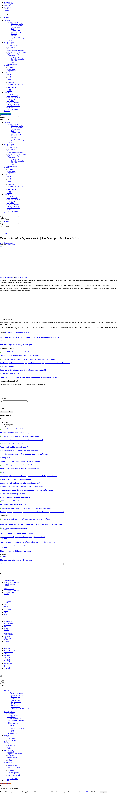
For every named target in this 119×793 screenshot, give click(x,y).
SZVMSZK (7, 601)
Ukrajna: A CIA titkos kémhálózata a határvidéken (19, 356)
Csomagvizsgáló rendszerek (15, 50)
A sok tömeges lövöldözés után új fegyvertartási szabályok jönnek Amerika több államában (35, 363)
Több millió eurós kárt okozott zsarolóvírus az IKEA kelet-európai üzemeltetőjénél (31, 524)
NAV (12, 29)
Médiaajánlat (7, 7)
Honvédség (7, 648)
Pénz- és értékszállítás (13, 106)
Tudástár (6, 10)
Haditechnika (11, 67)
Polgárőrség (10, 82)
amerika (7, 332)
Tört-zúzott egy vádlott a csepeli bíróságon (16, 560)
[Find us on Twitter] (0, 15)
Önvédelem (10, 107)
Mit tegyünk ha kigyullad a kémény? (14, 447)
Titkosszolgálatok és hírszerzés (20, 39)
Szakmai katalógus (9, 584)
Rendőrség (14, 34)
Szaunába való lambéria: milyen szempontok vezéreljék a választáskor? (27, 490)
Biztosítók (10, 94)
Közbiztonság (8, 92)
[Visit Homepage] (5, 17)
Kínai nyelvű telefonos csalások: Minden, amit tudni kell (21, 440)
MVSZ (6, 602)
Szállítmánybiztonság (13, 104)
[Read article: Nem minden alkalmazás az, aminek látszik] (59, 528)
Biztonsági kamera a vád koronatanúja (15, 433)
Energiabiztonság (12, 96)
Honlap (2, 408)
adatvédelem (86, 792)
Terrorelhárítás (15, 37)
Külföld (6, 72)
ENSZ (9, 74)
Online (13, 62)
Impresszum (7, 5)
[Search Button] (18, 116)
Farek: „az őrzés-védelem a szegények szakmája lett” (20, 483)
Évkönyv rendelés (9, 580)
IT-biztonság (11, 55)
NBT (5, 604)
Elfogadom (104, 792)
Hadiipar (6, 65)
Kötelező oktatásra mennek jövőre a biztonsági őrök (20, 468)
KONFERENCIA (5, 114)
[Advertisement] (59, 305)
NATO (9, 77)
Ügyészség (14, 35)
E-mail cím (3, 405)
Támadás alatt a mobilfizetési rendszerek (15, 551)
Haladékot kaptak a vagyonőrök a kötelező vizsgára (20, 461)
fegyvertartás (13, 332)
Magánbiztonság (8, 81)
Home (2, 234)
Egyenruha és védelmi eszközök (16, 52)
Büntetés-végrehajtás (17, 24)
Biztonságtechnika (9, 42)
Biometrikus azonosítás (14, 49)
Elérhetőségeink (8, 4)
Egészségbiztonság (13, 54)
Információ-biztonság (17, 59)
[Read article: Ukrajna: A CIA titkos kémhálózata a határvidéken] (59, 352)
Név (1, 401)
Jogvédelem (10, 101)
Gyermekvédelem (12, 99)
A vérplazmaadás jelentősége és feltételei (15, 497)
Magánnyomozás (12, 87)
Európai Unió (11, 76)
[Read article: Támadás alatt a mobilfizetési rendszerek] (59, 546)
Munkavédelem (12, 64)
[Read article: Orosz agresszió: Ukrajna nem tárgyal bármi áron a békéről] (59, 366)
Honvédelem (11, 69)
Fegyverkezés (11, 71)
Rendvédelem (8, 20)
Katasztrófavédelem (17, 25)
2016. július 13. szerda (6, 243)
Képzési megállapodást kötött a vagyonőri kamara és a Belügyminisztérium (28, 476)
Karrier (9, 40)
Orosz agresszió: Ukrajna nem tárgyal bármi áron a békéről (23, 370)
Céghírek (10, 89)
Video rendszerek (12, 45)
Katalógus (7, 111)
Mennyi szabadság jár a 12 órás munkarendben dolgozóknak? (24, 454)
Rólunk (6, 9)
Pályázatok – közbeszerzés (15, 84)
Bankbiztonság (11, 47)
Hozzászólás (4, 398)
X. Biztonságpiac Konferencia (12, 582)
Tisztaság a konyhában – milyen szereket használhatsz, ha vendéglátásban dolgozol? (32, 512)
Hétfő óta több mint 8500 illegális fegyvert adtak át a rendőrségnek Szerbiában (30, 377)
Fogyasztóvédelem (12, 109)
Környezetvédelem (13, 102)
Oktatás (9, 91)
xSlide (14, 244)
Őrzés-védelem (11, 86)
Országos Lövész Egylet (24, 332)
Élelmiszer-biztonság (13, 97)
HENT (6, 606)
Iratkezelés (14, 60)
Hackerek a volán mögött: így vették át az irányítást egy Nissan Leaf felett (28, 542)
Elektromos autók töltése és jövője (13, 504)
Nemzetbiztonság (16, 30)
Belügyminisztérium (13, 22)
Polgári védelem (16, 32)
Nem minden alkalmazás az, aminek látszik (16, 533)
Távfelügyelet (11, 44)
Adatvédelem (8, 2)
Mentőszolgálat (15, 27)
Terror (9, 79)
